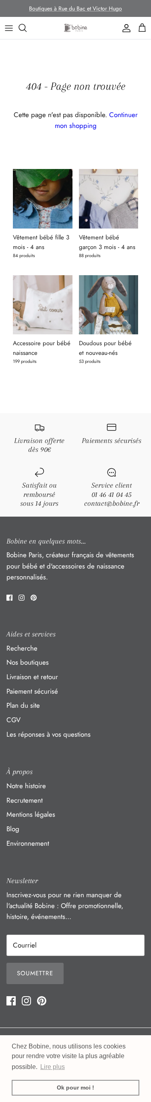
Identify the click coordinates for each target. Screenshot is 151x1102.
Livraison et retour (32, 677)
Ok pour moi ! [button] (75, 1087)
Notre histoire (26, 786)
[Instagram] (22, 598)
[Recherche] (26, 28)
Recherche (21, 648)
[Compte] (124, 28)
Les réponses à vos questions (48, 734)
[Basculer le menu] (9, 28)
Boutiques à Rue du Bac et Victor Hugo (75, 8)
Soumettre (35, 973)
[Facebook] (9, 598)
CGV (13, 720)
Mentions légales (30, 814)
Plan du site (23, 705)
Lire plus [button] (52, 1066)
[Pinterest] (34, 598)
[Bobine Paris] (76, 28)
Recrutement (24, 800)
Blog (12, 829)
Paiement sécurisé (32, 691)
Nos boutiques (27, 662)
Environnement (27, 843)
